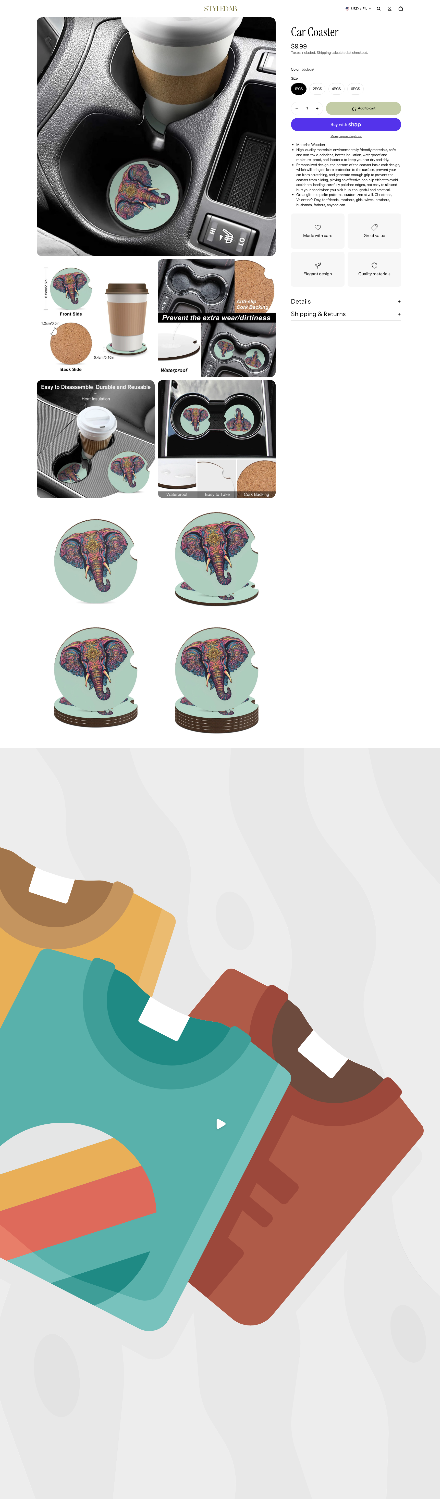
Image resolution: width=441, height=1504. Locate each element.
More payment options (346, 136)
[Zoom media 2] (96, 318)
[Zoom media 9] (217, 681)
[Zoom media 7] (217, 560)
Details (301, 301)
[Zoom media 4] (96, 439)
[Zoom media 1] (156, 136)
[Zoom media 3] (217, 318)
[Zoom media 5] (217, 439)
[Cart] (400, 8)
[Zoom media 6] (96, 560)
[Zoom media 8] (96, 681)
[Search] (378, 8)
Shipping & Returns (318, 314)
